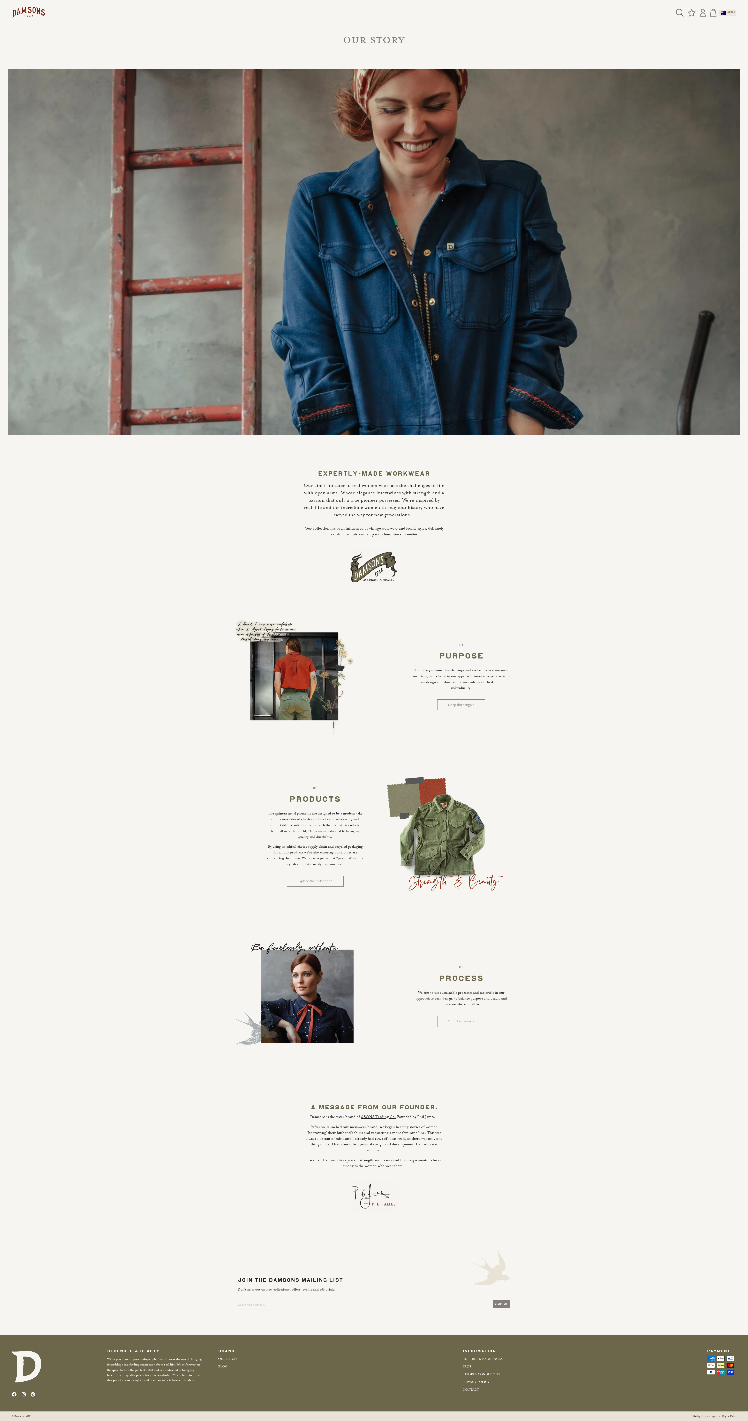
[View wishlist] (692, 13)
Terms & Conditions (481, 1374)
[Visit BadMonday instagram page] (23, 1394)
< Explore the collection (315, 881)
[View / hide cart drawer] (712, 13)
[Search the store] (680, 13)
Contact (471, 1390)
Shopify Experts (710, 1416)
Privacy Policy (476, 1382)
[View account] (703, 13)
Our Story (227, 1359)
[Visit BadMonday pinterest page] (32, 1394)
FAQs (467, 1366)
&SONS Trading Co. (378, 1117)
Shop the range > (461, 705)
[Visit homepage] (28, 13)
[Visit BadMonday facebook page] (14, 1394)
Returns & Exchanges (483, 1359)
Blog (223, 1366)
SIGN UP (501, 1304)
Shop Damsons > (461, 1021)
